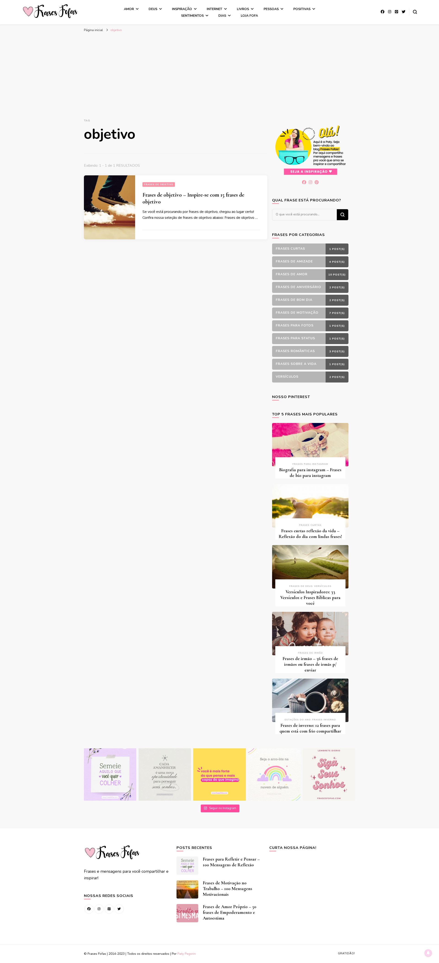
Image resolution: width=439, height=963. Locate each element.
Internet (214, 9)
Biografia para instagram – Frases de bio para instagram (310, 472)
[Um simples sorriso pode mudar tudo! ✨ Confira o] (274, 774)
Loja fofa (249, 15)
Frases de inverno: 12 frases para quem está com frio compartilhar (310, 728)
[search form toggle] (415, 12)
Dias (222, 15)
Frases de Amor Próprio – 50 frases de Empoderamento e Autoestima (229, 912)
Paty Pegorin (186, 954)
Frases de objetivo (158, 184)
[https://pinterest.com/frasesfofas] (109, 909)
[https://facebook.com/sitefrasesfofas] (89, 909)
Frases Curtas (310, 525)
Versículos (323, 586)
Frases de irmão (310, 653)
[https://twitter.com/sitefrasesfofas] (119, 909)
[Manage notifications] (428, 953)
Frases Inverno (324, 719)
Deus (153, 9)
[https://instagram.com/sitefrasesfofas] (99, 909)
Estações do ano (298, 719)
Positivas (302, 9)
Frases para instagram (310, 464)
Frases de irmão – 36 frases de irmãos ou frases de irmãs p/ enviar (310, 664)
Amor (129, 9)
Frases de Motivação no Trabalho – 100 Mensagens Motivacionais (227, 888)
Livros (243, 9)
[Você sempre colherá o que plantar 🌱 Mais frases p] (110, 774)
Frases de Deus (301, 586)
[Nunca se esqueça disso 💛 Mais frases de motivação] (219, 774)
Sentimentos (192, 15)
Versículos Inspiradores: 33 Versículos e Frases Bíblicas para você (310, 597)
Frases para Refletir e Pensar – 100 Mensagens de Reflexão (231, 862)
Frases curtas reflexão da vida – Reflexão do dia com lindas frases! (310, 533)
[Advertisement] (219, 69)
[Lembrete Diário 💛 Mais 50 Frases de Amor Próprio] (329, 774)
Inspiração (182, 9)
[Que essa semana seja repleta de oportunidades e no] (165, 774)
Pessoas (271, 9)
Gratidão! (346, 953)
